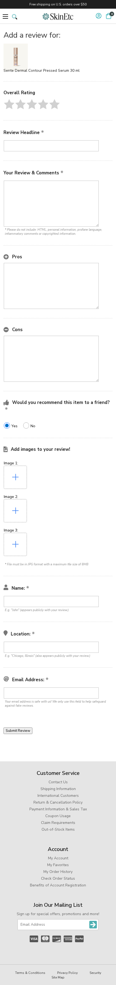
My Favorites (58, 864)
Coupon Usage (58, 815)
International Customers (58, 795)
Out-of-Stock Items (58, 829)
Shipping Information (58, 788)
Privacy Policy (67, 973)
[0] (108, 16)
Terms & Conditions (30, 973)
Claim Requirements (58, 822)
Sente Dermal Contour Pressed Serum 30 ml (42, 70)
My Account (58, 858)
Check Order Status (58, 878)
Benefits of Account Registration (58, 885)
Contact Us (58, 782)
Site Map (58, 977)
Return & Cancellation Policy (58, 802)
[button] (9, 104)
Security (95, 973)
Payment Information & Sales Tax (58, 809)
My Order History (58, 871)
